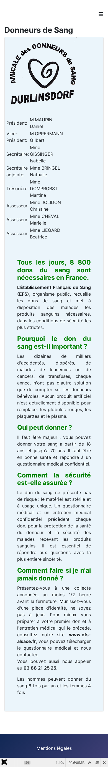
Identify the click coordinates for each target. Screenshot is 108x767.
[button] (95, 754)
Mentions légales (54, 748)
